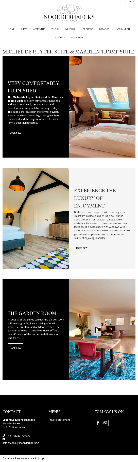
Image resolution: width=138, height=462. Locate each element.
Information (123, 29)
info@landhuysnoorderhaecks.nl (21, 442)
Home (11, 29)
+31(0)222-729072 (19, 435)
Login (42, 458)
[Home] (69, 10)
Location (104, 29)
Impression (70, 29)
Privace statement (59, 419)
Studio (55, 29)
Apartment (39, 29)
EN (130, 2)
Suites (24, 29)
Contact (60, 37)
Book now (77, 37)
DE (134, 2)
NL (126, 2)
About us (88, 29)
